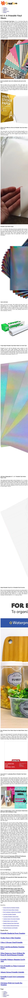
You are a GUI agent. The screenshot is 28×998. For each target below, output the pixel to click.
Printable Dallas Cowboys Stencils (10, 921)
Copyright (5, 992)
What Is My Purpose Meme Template (10, 909)
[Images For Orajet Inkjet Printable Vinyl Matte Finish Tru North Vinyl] (14, 328)
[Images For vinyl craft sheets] (14, 268)
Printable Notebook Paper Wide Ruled (11, 923)
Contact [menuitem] (4, 7)
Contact (4, 991)
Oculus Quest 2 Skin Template (11, 938)
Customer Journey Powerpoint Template (11, 918)
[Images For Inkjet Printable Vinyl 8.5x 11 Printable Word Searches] (14, 537)
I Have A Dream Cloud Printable (12, 942)
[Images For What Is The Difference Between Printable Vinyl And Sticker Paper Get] (14, 109)
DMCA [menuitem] (4, 10)
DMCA (4, 994)
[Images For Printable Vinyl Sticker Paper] (14, 181)
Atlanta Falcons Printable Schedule (12, 972)
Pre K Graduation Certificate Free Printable (12, 912)
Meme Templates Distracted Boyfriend (11, 925)
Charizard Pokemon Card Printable (10, 927)
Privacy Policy (6, 995)
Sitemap (4, 996)
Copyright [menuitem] (5, 8)
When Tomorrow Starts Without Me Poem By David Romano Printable (13, 954)
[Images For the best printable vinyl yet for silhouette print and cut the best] (14, 59)
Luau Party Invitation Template (9, 914)
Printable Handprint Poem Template (13, 933)
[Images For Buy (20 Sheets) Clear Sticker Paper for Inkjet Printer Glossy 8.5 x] (14, 662)
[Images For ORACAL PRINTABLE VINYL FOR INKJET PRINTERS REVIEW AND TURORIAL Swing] (14, 798)
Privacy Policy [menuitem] (6, 11)
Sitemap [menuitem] (4, 12)
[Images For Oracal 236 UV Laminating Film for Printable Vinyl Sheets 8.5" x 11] (14, 756)
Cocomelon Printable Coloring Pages (10, 916)
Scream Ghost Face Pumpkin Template (11, 907)
